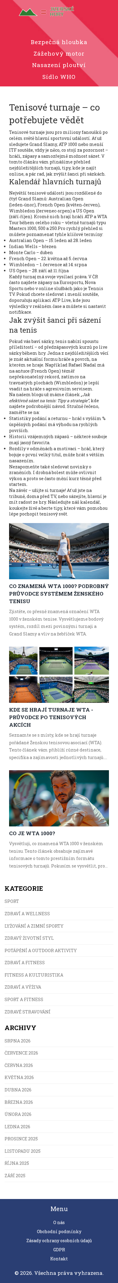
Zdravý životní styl (29, 938)
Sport (12, 901)
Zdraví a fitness (25, 962)
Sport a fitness (24, 999)
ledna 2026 (17, 1126)
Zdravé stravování (28, 1012)
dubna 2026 (18, 1090)
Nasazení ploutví (59, 65)
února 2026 (18, 1114)
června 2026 (19, 1065)
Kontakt (59, 1259)
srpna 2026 (18, 1041)
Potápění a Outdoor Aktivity (41, 950)
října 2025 (17, 1163)
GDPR (59, 1249)
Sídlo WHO (59, 76)
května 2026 (19, 1077)
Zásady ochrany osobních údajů (59, 1240)
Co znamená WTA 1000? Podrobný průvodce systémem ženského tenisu (59, 594)
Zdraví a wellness (27, 913)
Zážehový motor (59, 53)
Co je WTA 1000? (32, 833)
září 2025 (15, 1175)
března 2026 (19, 1102)
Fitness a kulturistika (34, 975)
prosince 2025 (21, 1139)
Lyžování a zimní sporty (34, 926)
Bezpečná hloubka (59, 42)
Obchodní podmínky (59, 1231)
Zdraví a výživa (23, 987)
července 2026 (21, 1053)
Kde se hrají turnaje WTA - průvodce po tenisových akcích (51, 717)
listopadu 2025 (23, 1151)
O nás (59, 1222)
